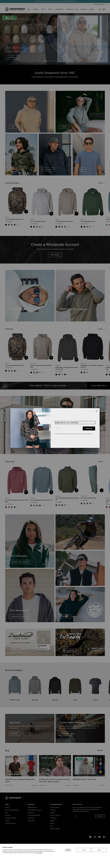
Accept (83, 850)
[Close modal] (96, 411)
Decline (99, 850)
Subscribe (89, 428)
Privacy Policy (39, 852)
